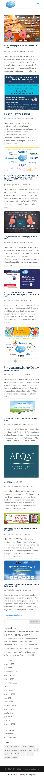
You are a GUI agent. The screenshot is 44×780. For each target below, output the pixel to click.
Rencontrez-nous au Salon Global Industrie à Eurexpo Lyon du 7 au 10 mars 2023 (21, 294)
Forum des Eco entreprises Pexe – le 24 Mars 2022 (20, 529)
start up (7, 758)
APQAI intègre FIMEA (13, 482)
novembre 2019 (10, 705)
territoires (15, 758)
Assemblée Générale (28, 746)
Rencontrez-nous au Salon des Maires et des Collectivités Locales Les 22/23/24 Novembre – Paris (21, 369)
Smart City (30, 754)
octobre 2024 (9, 664)
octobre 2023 (9, 675)
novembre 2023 (10, 671)
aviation (7, 750)
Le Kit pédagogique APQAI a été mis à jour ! (20, 46)
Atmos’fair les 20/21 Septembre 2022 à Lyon (20, 419)
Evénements (27, 185)
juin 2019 (8, 716)
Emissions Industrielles (19, 750)
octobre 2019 (9, 709)
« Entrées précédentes (13, 615)
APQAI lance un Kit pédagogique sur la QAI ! (20, 238)
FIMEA (9, 51)
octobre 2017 (9, 724)
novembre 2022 (10, 683)
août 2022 (8, 686)
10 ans (7, 746)
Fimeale (36, 750)
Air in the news (28, 51)
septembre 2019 (10, 713)
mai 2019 (8, 720)
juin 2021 (8, 698)
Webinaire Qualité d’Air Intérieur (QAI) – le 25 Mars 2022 (21, 585)
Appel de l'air (15, 746)
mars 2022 (8, 690)
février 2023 (9, 679)
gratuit (7, 754)
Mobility (17, 754)
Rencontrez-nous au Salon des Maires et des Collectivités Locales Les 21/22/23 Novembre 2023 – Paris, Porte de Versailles (21, 178)
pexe (23, 754)
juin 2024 (8, 668)
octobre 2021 (9, 694)
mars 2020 (8, 701)
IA (11, 754)
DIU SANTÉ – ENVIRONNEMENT (17, 114)
